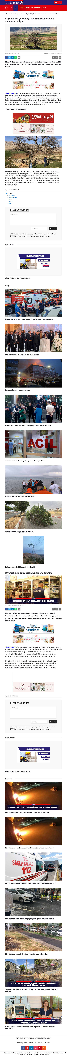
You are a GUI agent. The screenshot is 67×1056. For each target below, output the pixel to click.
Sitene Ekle (47, 1042)
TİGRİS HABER (10, 647)
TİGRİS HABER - (11, 93)
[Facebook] (6, 57)
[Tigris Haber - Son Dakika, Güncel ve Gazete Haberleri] (14, 2)
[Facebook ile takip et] (23, 1048)
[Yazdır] (19, 57)
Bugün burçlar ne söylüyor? (33, 7)
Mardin (22, 14)
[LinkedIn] (12, 57)
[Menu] (56, 2)
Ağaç (10, 203)
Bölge (16, 14)
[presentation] (11, 8)
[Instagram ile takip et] (36, 1048)
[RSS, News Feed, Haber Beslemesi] (44, 1048)
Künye (25, 1042)
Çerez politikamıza (40, 1054)
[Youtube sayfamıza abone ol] (27, 1048)
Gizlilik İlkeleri (38, 1042)
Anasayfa (10, 14)
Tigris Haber (12, 195)
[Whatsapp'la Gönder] (15, 57)
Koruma (11, 201)
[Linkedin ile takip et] (31, 1048)
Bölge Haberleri (13, 197)
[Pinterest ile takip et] (40, 1048)
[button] (53, 57)
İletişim (31, 1042)
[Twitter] (9, 57)
